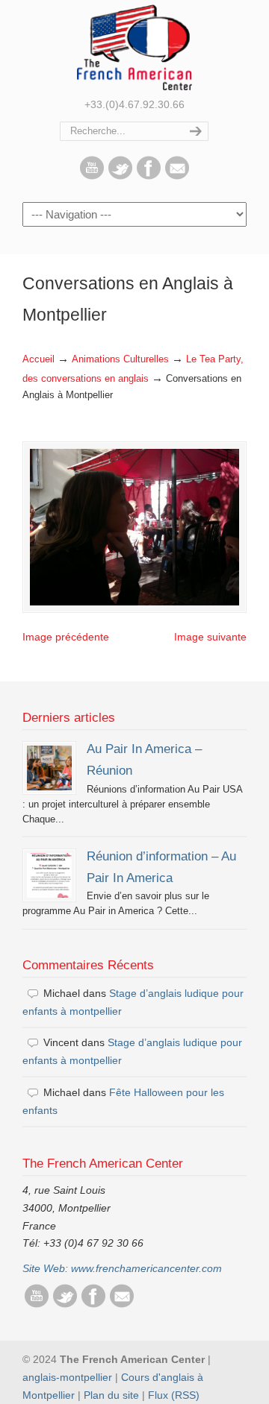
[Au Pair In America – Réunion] (49, 768)
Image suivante (210, 637)
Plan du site (111, 1395)
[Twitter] (120, 176)
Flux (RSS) (174, 1395)
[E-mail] (177, 176)
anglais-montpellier (67, 1377)
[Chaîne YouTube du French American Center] (92, 176)
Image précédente (65, 637)
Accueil (38, 359)
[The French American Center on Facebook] (149, 176)
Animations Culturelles (120, 359)
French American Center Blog (134, 47)
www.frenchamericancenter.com (146, 1268)
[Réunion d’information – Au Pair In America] (49, 875)
